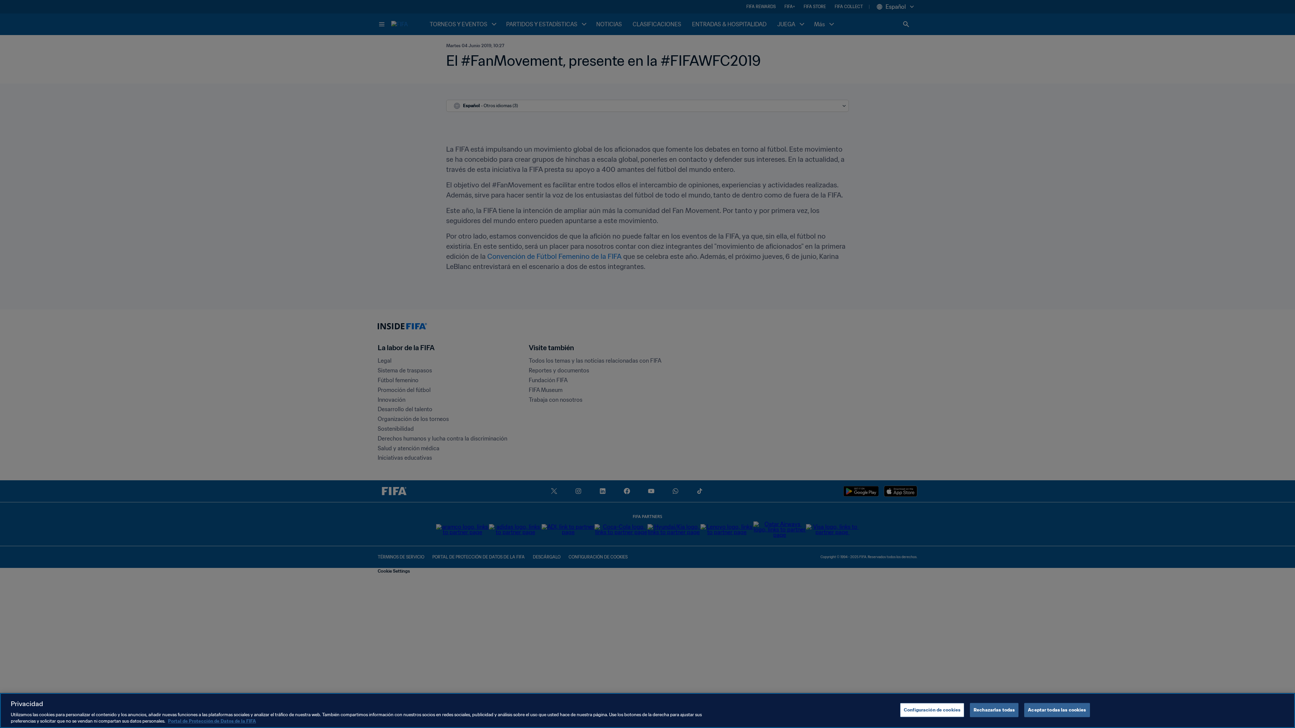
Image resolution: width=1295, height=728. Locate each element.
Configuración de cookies (932, 710)
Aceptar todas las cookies (1057, 710)
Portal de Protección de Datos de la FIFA (212, 721)
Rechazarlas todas (994, 710)
